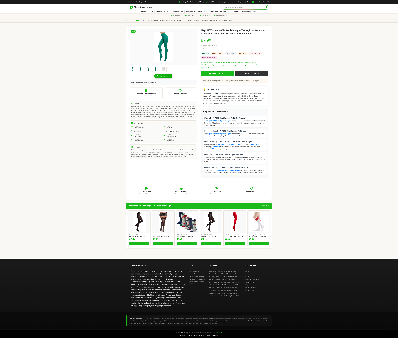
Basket (250, 2)
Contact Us (248, 274)
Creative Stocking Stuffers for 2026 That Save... (223, 287)
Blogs (247, 285)
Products (136, 20)
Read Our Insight (164, 76)
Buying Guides (225, 2)
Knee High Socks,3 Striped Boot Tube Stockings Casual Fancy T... (258, 235)
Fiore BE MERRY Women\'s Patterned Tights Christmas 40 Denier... (138, 235)
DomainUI (219, 333)
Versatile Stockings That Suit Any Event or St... (223, 274)
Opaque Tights (177, 11)
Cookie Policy (249, 282)
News (247, 276)
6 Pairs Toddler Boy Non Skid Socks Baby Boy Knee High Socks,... (185, 235)
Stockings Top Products (188, 2)
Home (145, 11)
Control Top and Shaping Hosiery (245, 11)
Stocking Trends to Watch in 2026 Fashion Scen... (224, 282)
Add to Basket (253, 73)
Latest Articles (212, 2)
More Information (219, 73)
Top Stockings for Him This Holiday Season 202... (224, 296)
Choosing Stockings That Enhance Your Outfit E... (224, 285)
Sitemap (201, 2)
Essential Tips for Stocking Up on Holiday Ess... (223, 279)
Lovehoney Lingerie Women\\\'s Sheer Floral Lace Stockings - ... (162, 235)
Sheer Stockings (162, 11)
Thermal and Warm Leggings (218, 11)
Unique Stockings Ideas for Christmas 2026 (222, 271)
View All (264, 206)
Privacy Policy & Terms (252, 279)
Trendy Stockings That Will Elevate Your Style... (223, 290)
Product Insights (238, 2)
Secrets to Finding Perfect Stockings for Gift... (223, 293)
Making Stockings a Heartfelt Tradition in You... (223, 276)
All (152, 11)
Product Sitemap (250, 287)
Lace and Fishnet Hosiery (195, 11)
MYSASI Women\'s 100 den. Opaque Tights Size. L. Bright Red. (234, 235)
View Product (139, 243)
